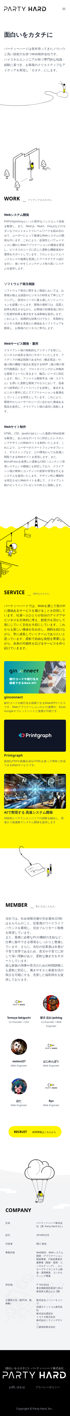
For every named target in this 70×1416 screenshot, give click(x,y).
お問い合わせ (17, 1387)
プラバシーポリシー (47, 1387)
